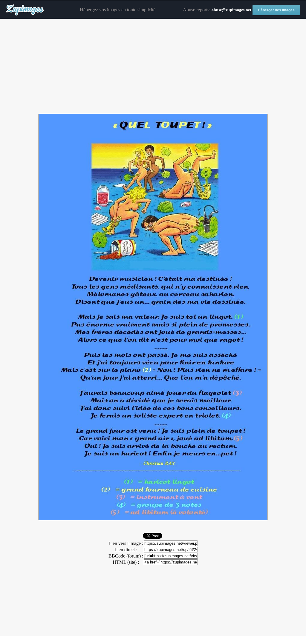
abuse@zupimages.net (231, 10)
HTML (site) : (126, 562)
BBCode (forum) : (125, 555)
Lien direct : (125, 549)
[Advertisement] (153, 66)
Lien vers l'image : (125, 543)
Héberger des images (276, 10)
